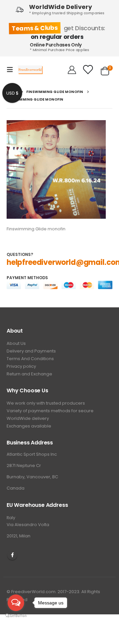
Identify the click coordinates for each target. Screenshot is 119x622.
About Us (16, 343)
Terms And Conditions (30, 358)
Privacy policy (21, 366)
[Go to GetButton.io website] (15, 615)
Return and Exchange (29, 374)
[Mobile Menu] (12, 69)
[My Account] (72, 69)
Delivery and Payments (31, 351)
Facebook (12, 555)
